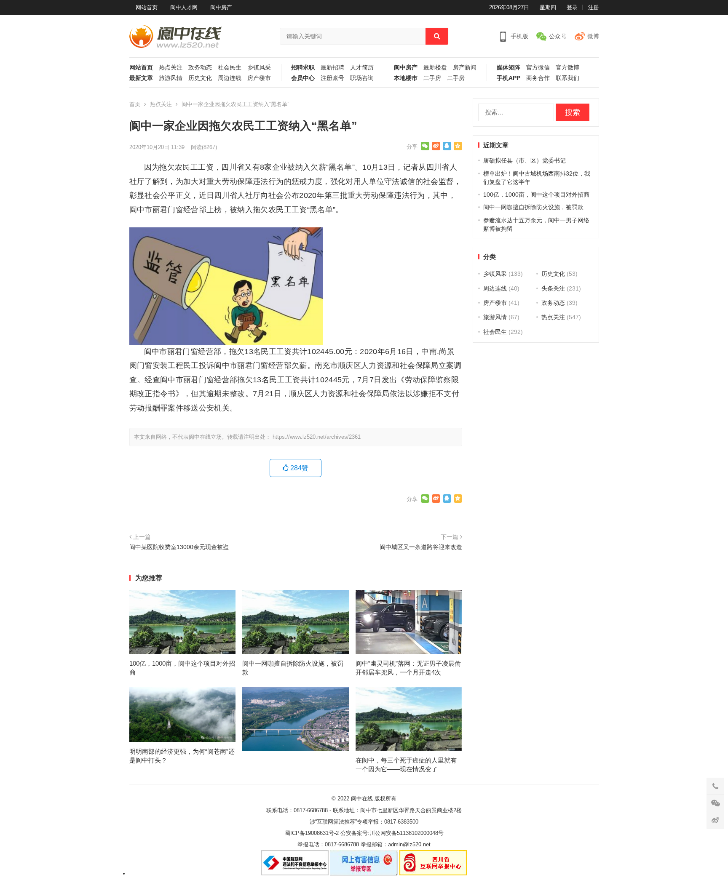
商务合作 (538, 78)
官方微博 (567, 67)
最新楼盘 (435, 67)
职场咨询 (362, 78)
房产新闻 (464, 67)
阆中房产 (221, 7)
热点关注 (170, 67)
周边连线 (229, 78)
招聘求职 (303, 67)
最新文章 (141, 78)
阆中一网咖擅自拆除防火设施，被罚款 (533, 207)
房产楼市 (259, 78)
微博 (593, 36)
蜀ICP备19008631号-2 (312, 833)
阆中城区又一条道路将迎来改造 (421, 547)
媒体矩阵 (508, 67)
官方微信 (538, 67)
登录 (572, 7)
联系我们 (567, 78)
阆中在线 (362, 798)
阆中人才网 (184, 7)
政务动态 (200, 67)
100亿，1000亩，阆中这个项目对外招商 (536, 194)
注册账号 (332, 78)
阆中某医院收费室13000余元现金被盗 (179, 547)
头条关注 (553, 288)
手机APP (508, 78)
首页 (134, 104)
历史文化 (200, 78)
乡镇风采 (259, 67)
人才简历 (362, 67)
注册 (593, 7)
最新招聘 (332, 67)
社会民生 (229, 67)
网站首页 (147, 7)
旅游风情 (170, 78)
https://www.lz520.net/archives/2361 (317, 437)
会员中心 (303, 78)
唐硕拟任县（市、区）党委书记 (524, 160)
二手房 (432, 78)
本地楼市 (406, 78)
